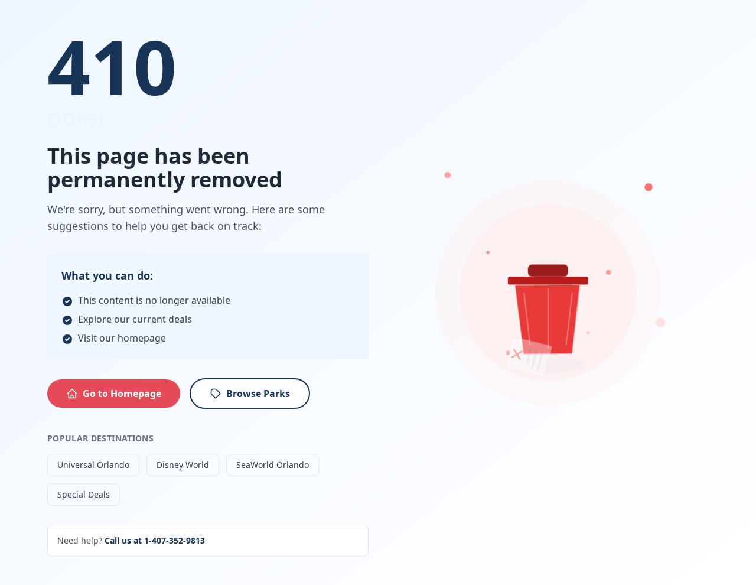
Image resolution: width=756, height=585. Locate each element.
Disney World (183, 464)
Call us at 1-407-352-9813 (155, 540)
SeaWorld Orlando (272, 464)
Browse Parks (258, 393)
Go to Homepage (122, 393)
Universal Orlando (93, 464)
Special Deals (83, 494)
